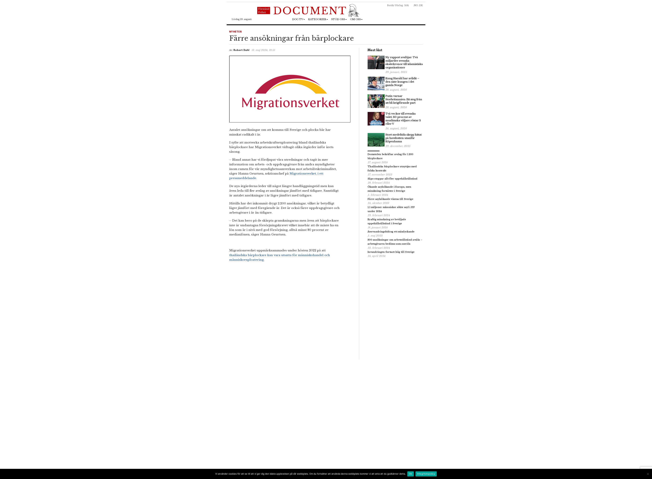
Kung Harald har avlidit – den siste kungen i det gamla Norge (402, 82)
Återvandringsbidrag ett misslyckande (391, 231)
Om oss (355, 19)
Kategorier (317, 19)
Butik (390, 5)
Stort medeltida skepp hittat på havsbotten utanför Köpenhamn (403, 138)
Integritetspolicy (426, 473)
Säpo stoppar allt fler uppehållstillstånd (392, 178)
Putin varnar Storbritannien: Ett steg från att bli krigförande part (403, 99)
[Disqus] (289, 312)
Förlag (399, 5)
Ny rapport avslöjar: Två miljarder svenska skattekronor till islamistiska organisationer (404, 62)
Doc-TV (297, 19)
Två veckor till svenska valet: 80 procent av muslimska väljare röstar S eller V (403, 118)
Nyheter (235, 32)
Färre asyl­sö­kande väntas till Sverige (390, 199)
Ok (410, 473)
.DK (421, 5)
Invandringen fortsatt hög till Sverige (391, 252)
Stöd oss (338, 19)
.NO (415, 5)
